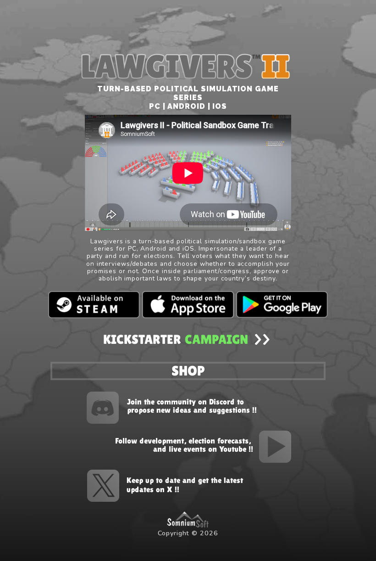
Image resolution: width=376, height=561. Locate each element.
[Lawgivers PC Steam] (94, 304)
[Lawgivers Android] (282, 304)
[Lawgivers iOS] (188, 304)
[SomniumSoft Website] (188, 517)
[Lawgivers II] (188, 339)
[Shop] (188, 370)
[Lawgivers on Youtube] (199, 445)
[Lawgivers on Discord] (176, 406)
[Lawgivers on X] (176, 484)
